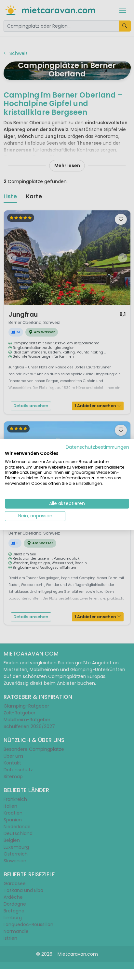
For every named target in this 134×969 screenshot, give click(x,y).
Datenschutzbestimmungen (97, 447)
